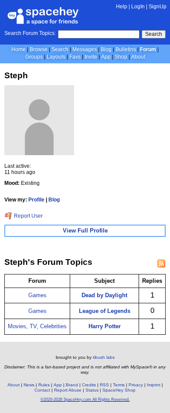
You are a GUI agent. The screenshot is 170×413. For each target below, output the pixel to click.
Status (92, 390)
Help (121, 6)
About (138, 57)
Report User (28, 216)
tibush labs (104, 357)
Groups (34, 57)
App (106, 57)
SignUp (158, 6)
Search (153, 34)
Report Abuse (68, 390)
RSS (104, 384)
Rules (44, 384)
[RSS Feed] (161, 263)
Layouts (56, 57)
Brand (72, 384)
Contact (42, 390)
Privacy (136, 384)
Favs (75, 57)
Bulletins (126, 49)
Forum (148, 49)
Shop (121, 57)
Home (18, 49)
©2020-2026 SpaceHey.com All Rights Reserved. (85, 399)
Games (37, 295)
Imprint (153, 384)
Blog (106, 49)
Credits (89, 384)
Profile (36, 200)
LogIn (138, 6)
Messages (84, 49)
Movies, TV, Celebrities (37, 326)
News (29, 384)
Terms (119, 384)
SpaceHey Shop (119, 390)
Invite (91, 57)
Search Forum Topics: (30, 33)
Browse (39, 49)
